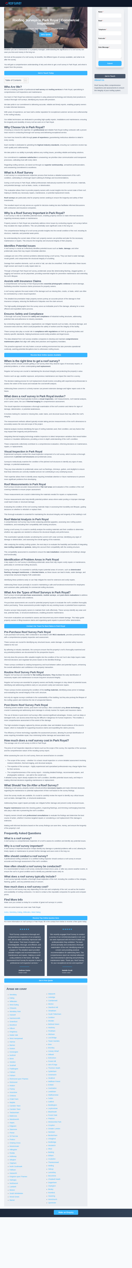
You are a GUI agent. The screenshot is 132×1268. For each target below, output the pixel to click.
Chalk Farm (14, 1099)
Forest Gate (52, 1115)
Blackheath (52, 1112)
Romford (51, 1193)
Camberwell (52, 1001)
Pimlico (12, 1139)
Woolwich (52, 1145)
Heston (12, 1086)
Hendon (13, 1062)
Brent (12, 1059)
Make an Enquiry (66, 1212)
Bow (50, 1044)
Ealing (19, 912)
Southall (13, 1065)
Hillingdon (13, 1150)
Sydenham (52, 1071)
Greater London (54, 1129)
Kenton (12, 1049)
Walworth (51, 994)
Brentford (13, 1025)
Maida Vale (14, 1035)
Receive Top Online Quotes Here (46, 918)
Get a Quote (46, 35)
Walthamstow (53, 1095)
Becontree (52, 1176)
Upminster (52, 1203)
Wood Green (14, 1197)
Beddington (52, 1105)
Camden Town (15, 1106)
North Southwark (16, 1166)
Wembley (13, 912)
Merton (51, 1004)
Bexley (50, 1189)
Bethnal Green (53, 1024)
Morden (51, 1021)
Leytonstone (52, 1108)
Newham (51, 1132)
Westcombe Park (54, 1122)
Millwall (51, 1054)
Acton (6, 912)
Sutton (50, 1098)
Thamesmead (53, 1162)
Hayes (12, 1123)
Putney (12, 1089)
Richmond (13, 1082)
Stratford (51, 1078)
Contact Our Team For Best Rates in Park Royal (46, 626)
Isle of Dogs (52, 1065)
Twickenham (14, 1113)
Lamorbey (52, 1172)
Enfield (50, 1085)
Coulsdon (51, 1159)
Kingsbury (13, 1032)
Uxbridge (51, 997)
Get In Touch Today (46, 73)
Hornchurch (52, 1199)
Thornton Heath (54, 1068)
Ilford (50, 1149)
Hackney (51, 1028)
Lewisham (52, 1092)
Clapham (13, 1163)
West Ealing (35, 912)
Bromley (51, 1048)
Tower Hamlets (54, 1041)
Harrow (12, 1042)
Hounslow (13, 1092)
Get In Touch (110, 76)
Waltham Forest (54, 1081)
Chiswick (13, 1008)
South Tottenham (54, 1014)
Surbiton (51, 1017)
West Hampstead (16, 1038)
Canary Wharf (53, 1051)
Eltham (51, 1156)
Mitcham (51, 1034)
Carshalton (52, 1088)
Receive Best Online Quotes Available (46, 355)
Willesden (26, 912)
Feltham (13, 1170)
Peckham (51, 1031)
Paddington (14, 1069)
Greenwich (52, 1075)
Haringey (13, 1180)
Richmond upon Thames (19, 1079)
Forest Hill (52, 1061)
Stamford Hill (53, 1007)
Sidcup (50, 1169)
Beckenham (52, 1135)
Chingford (52, 1139)
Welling (51, 1166)
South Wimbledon (16, 1193)
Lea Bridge (52, 1038)
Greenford (13, 1022)
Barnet (12, 1200)
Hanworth (13, 1173)
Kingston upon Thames (18, 1177)
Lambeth (13, 1187)
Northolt (13, 1055)
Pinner (12, 1133)
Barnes (12, 1045)
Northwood (14, 1183)
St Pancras (14, 1136)
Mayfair (12, 1102)
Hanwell (13, 1015)
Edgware (13, 1126)
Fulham (12, 1072)
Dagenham (52, 1182)
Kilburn (12, 1028)
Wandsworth (14, 1119)
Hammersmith (15, 1018)
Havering (51, 1196)
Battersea (13, 1116)
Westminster (14, 1146)
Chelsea (13, 1096)
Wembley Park (15, 1011)
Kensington (14, 1052)
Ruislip (12, 1153)
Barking (51, 1152)
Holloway (13, 1156)
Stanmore (13, 1129)
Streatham (52, 1011)
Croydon (51, 1125)
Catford (51, 1102)
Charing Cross (15, 1143)
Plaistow (51, 1118)
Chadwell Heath (54, 1179)
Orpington (52, 1186)
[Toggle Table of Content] (24, 80)
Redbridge (52, 1142)
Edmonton (52, 1058)
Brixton (12, 1190)
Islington (13, 1160)
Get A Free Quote (46, 980)
